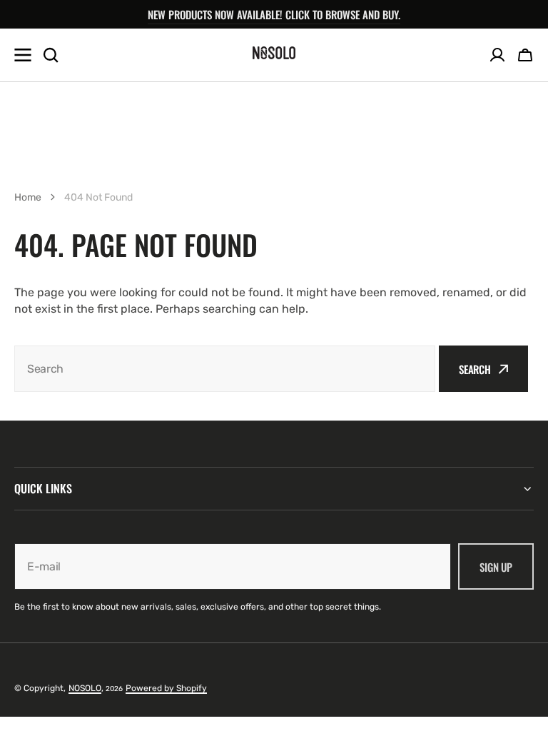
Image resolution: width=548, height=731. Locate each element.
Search (475, 369)
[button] (525, 55)
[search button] (50, 55)
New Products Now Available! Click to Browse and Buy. (274, 14)
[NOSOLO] (274, 55)
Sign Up (496, 567)
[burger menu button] (22, 55)
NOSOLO (84, 688)
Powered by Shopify (166, 688)
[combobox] (224, 369)
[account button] (497, 55)
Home (27, 197)
